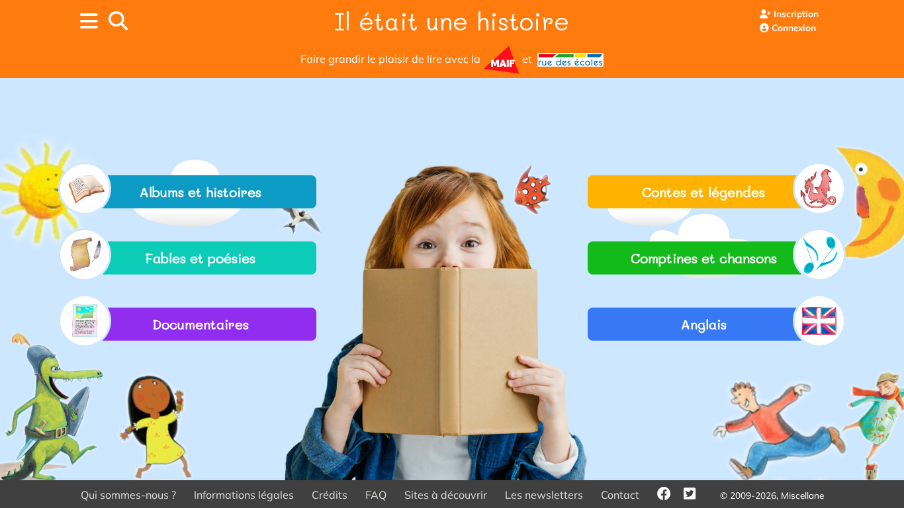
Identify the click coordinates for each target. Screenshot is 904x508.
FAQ (375, 494)
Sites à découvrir (445, 494)
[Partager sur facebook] (670, 494)
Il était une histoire (451, 20)
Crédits (329, 494)
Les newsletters (544, 494)
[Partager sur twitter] (696, 494)
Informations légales (244, 494)
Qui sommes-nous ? (128, 494)
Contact (620, 494)
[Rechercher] (118, 21)
